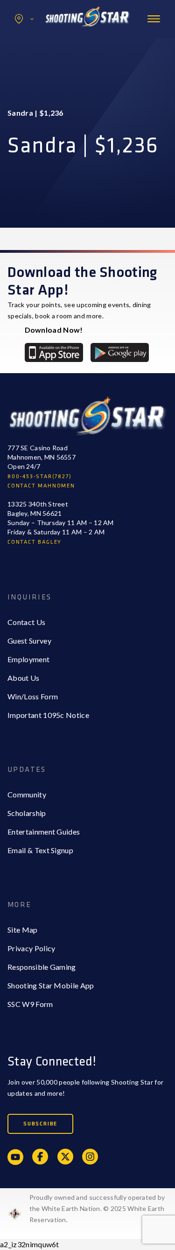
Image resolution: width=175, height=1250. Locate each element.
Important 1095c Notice (48, 715)
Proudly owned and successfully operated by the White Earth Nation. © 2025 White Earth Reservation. (97, 1208)
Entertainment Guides (43, 831)
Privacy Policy (31, 948)
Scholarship (26, 813)
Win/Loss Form (32, 696)
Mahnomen (45, 57)
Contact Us (26, 622)
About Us (23, 677)
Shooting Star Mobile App (50, 985)
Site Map (22, 929)
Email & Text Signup (40, 850)
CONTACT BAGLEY (34, 542)
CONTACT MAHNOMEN (41, 485)
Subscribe (40, 1123)
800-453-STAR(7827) (39, 476)
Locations (24, 19)
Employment (28, 659)
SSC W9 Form (30, 1004)
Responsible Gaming (41, 966)
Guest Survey (29, 640)
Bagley (37, 38)
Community (26, 794)
